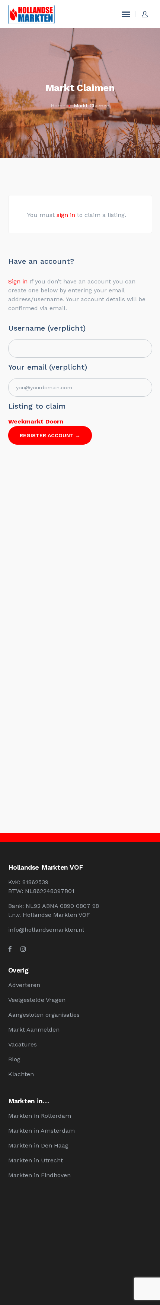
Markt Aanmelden (34, 1029)
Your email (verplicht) (47, 367)
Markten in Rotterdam (39, 1115)
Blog (14, 1059)
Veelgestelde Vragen (36, 999)
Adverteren (24, 985)
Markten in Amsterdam (41, 1130)
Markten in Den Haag (38, 1145)
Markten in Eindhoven (39, 1175)
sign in (66, 214)
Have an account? (41, 261)
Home (58, 105)
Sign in (18, 281)
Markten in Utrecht (35, 1160)
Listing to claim (36, 406)
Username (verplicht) (47, 328)
